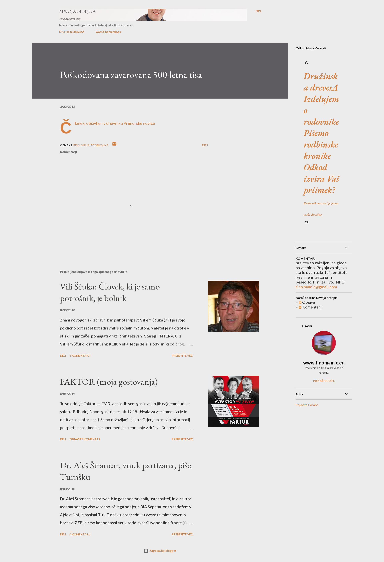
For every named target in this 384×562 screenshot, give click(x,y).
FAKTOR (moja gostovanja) (109, 381)
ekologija (81, 145)
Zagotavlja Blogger (162, 551)
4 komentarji (80, 534)
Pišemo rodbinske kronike (321, 144)
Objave (308, 302)
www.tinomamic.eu (108, 31)
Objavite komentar (85, 439)
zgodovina (99, 145)
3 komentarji (80, 355)
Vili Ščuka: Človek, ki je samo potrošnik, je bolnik (110, 292)
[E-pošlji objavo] (114, 145)
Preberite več (182, 355)
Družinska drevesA (71, 31)
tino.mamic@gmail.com (316, 286)
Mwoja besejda (77, 11)
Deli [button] (205, 145)
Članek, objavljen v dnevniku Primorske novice (115, 123)
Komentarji (311, 306)
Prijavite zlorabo (307, 405)
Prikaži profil (324, 380)
